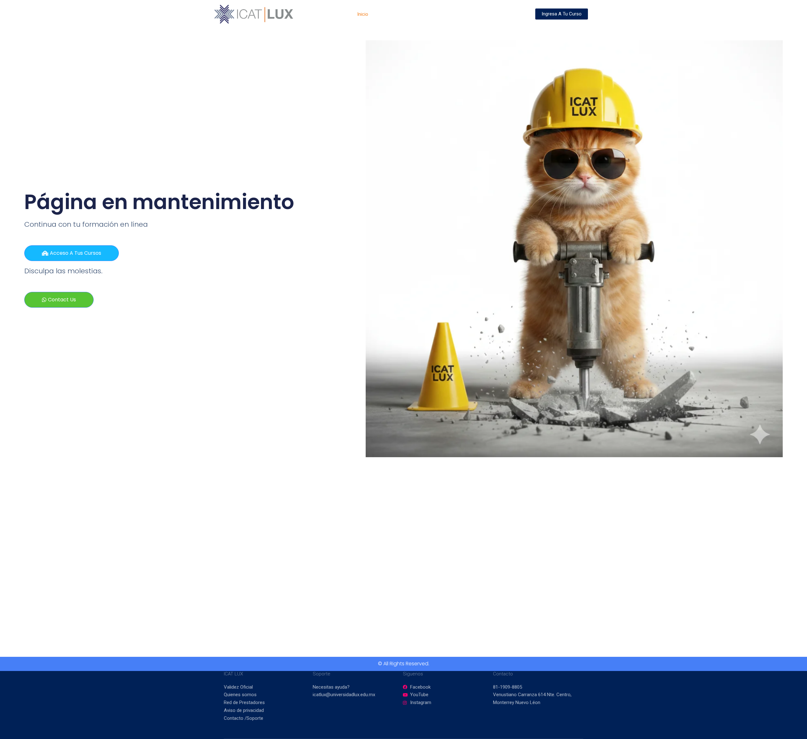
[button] (429, 14)
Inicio (362, 14)
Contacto (516, 14)
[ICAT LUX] (253, 14)
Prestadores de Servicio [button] (466, 14)
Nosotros (388, 14)
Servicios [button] (416, 14)
